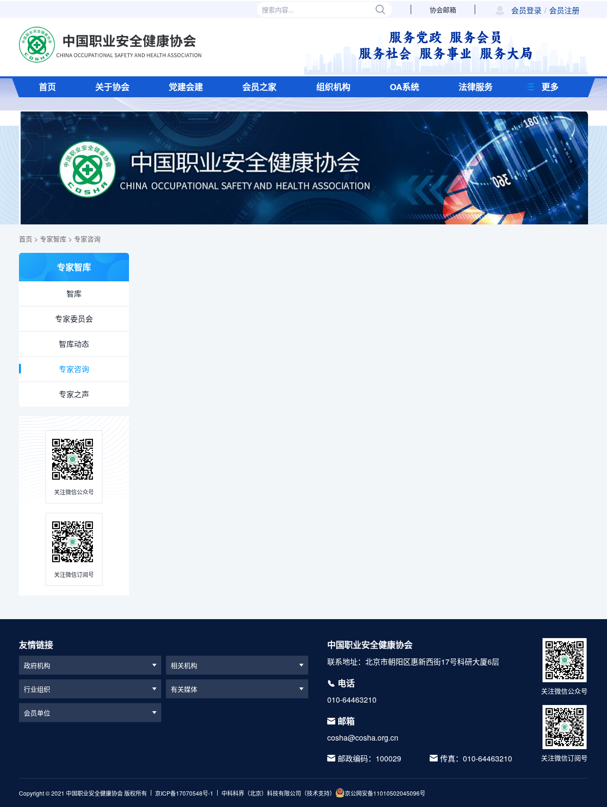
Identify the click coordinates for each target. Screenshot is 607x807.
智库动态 (74, 343)
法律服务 (476, 87)
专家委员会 (74, 318)
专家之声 (74, 394)
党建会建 (186, 87)
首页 (47, 87)
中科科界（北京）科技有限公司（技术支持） (278, 793)
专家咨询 (87, 238)
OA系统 (404, 87)
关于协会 (112, 87)
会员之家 (259, 87)
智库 (74, 293)
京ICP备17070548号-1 (184, 793)
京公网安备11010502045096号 (385, 793)
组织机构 (333, 87)
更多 (550, 87)
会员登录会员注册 (545, 10)
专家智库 (53, 238)
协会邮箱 (443, 9)
